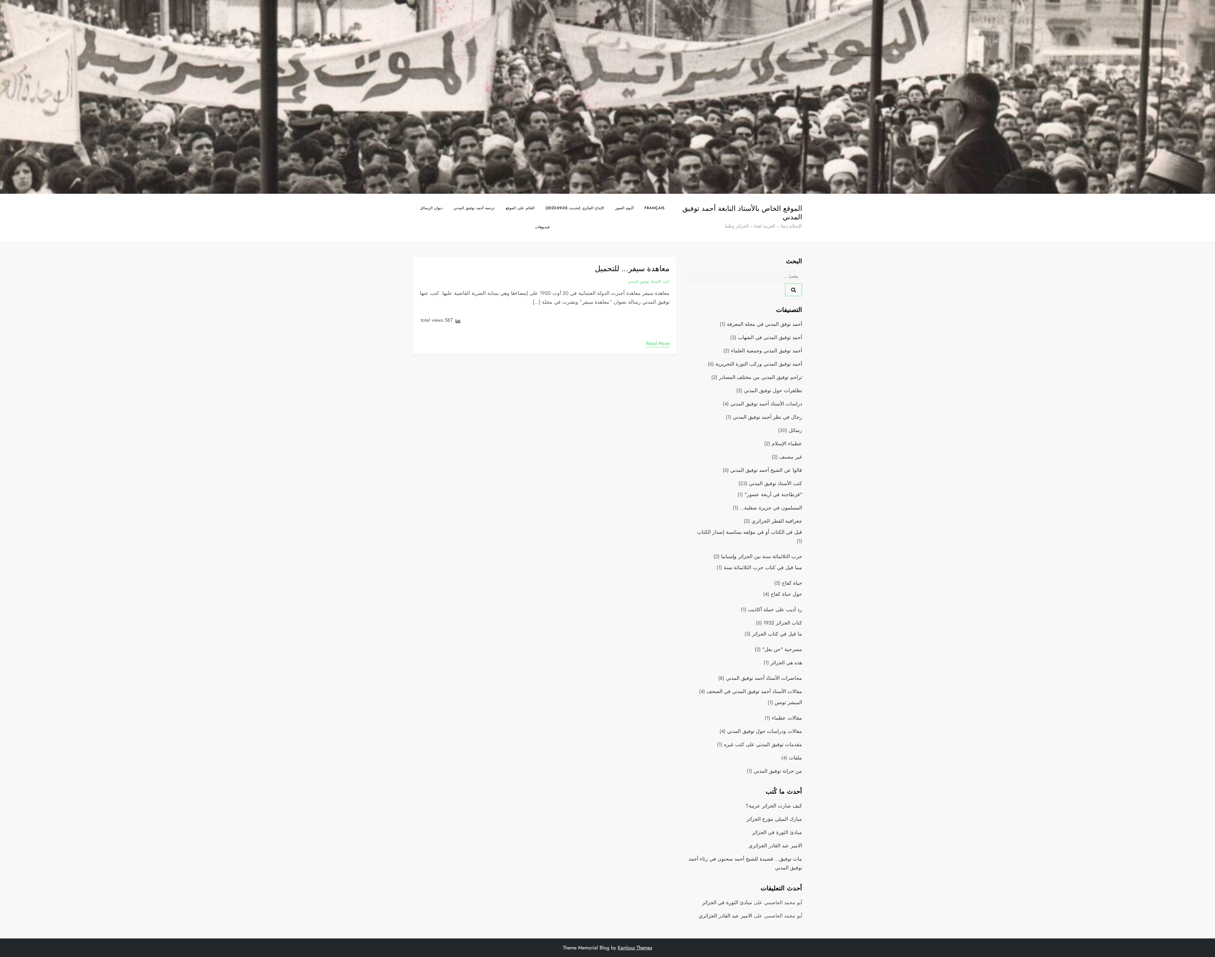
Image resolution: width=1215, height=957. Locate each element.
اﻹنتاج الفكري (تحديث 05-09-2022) (574, 208)
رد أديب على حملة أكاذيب (775, 609)
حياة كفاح (792, 583)
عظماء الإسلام (787, 443)
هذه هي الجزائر (786, 662)
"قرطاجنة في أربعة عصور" (773, 494)
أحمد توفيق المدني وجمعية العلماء (766, 350)
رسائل (795, 430)
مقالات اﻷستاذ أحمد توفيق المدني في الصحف (754, 691)
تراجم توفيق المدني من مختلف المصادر (760, 377)
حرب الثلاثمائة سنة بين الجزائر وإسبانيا (761, 556)
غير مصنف (790, 456)
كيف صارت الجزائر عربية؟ (774, 805)
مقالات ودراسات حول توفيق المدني (764, 731)
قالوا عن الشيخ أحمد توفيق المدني (766, 470)
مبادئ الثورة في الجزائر (777, 832)
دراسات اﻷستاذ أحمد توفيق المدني (766, 403)
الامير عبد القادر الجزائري (775, 845)
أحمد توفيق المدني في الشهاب (770, 337)
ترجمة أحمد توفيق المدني (474, 208)
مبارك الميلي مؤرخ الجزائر (774, 819)
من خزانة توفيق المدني (778, 771)
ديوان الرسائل (431, 208)
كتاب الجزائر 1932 (782, 622)
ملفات (795, 757)
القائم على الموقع (520, 208)
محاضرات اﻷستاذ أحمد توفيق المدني (764, 678)
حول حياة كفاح (786, 594)
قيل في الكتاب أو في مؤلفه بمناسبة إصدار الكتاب (749, 532)
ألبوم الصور (624, 208)
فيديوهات (542, 227)
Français (655, 208)
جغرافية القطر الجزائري (776, 521)
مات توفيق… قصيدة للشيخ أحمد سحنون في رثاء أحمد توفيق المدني (745, 863)
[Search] (793, 289)
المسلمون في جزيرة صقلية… (771, 507)
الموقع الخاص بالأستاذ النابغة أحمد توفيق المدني (742, 212)
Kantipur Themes (635, 947)
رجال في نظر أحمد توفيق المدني (767, 417)
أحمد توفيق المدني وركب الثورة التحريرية (758, 364)
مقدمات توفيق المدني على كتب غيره (763, 744)
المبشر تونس (788, 702)
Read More (658, 343)
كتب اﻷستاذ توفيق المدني (649, 281)
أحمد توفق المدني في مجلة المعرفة (764, 324)
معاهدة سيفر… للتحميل (632, 268)
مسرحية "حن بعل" (782, 649)
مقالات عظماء (787, 718)
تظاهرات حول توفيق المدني (773, 390)
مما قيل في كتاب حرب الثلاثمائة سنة (763, 567)
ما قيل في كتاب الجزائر (777, 633)
